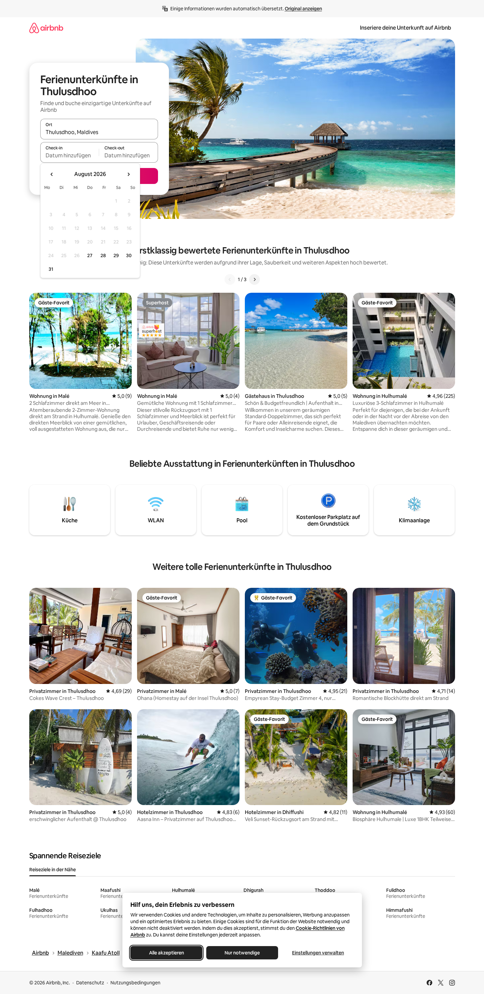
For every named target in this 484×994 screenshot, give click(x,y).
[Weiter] (254, 279)
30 (129, 255)
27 (89, 255)
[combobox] (99, 132)
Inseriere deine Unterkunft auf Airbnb (405, 27)
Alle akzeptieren (166, 953)
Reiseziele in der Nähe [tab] (52, 870)
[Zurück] (230, 279)
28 (103, 255)
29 (116, 255)
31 (51, 269)
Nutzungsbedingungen (135, 983)
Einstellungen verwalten (318, 953)
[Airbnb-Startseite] (46, 27)
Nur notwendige (242, 953)
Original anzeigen (303, 9)
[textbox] (70, 155)
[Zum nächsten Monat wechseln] (128, 174)
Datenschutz (90, 983)
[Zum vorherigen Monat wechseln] (52, 174)
